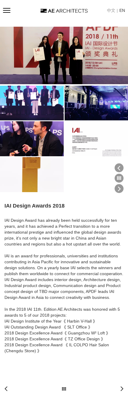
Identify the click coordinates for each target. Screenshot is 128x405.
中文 (111, 10)
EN (122, 10)
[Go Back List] (64, 387)
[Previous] (8, 388)
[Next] (120, 388)
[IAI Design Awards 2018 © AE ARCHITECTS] (64, 55)
